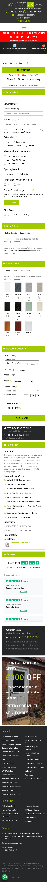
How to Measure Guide (10, 810)
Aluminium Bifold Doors (10, 779)
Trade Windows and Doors (35, 814)
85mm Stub (20, 142)
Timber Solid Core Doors (10, 740)
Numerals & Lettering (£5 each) (16, 395)
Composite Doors (16, 63)
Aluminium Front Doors (10, 790)
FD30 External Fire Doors (10, 756)
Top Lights (29, 775)
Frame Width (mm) (11, 109)
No (8, 142)
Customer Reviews (32, 806)
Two (27, 215)
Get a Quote (25, 18)
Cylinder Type (9, 386)
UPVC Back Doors (8, 763)
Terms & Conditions (9, 866)
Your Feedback (30, 818)
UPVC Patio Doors (8, 771)
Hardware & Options (16, 348)
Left (8, 185)
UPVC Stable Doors (8, 775)
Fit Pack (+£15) (13, 408)
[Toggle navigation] (23, 27)
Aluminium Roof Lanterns (34, 763)
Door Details (12, 92)
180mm (31, 146)
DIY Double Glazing (32, 810)
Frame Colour (12, 263)
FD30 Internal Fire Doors (10, 752)
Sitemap (40, 866)
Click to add (11, 203)
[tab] (23, 92)
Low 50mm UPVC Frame (16, 160)
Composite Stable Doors (11, 748)
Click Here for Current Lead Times (23, 40)
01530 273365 (30, 637)
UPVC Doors (6, 759)
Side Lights (29, 771)
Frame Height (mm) (11, 119)
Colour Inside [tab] (25, 233)
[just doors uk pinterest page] (13, 877)
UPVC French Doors (9, 767)
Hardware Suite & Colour (13, 363)
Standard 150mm (14, 146)
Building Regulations (9, 820)
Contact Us (29, 822)
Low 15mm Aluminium (16, 164)
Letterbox (8, 369)
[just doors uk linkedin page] (18, 877)
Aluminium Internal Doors (11, 794)
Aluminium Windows (32, 760)
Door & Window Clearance (34, 779)
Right (19, 185)
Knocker (7, 375)
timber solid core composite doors (17, 251)
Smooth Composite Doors (11, 744)
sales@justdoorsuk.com (20, 633)
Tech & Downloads (8, 806)
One (17, 215)
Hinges (6, 381)
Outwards (24, 174)
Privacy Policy (21, 866)
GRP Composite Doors (10, 736)
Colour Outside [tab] (11, 233)
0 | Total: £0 (24, 21)
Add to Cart (22, 418)
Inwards (10, 174)
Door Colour (12, 226)
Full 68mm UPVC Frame (16, 156)
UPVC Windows (31, 736)
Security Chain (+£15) (15, 403)
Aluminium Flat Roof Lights (35, 767)
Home (4, 63)
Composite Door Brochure (20, 543)
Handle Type (9, 355)
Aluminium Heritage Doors (11, 786)
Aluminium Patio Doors (10, 783)
